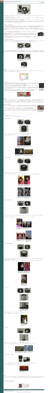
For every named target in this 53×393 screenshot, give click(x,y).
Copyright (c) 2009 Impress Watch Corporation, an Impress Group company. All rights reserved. (24, 392)
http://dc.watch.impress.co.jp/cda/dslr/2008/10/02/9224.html (9, 381)
